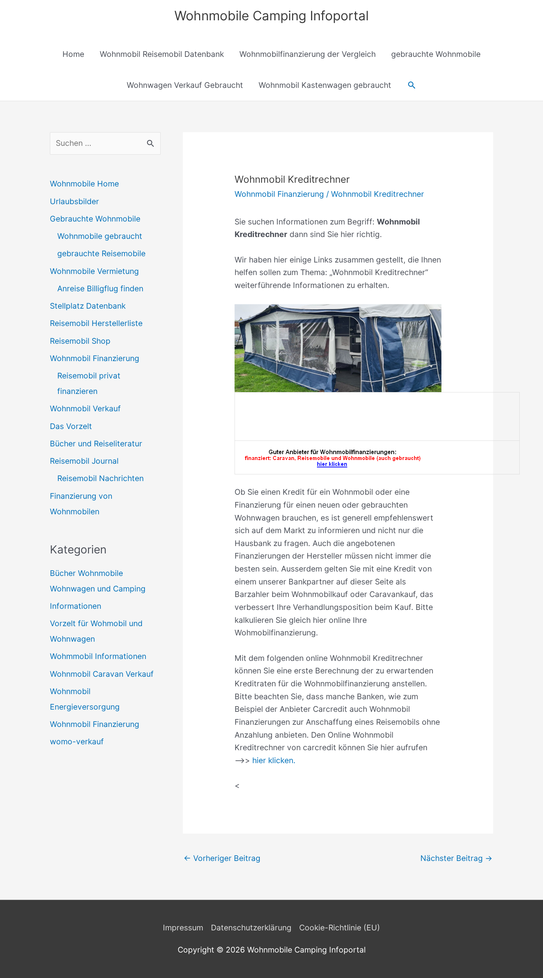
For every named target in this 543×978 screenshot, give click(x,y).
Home (73, 54)
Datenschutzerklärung (251, 927)
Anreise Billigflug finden (100, 288)
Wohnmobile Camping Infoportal (271, 15)
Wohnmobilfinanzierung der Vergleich (307, 54)
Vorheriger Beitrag (222, 858)
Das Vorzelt (71, 426)
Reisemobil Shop (80, 341)
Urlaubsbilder (74, 201)
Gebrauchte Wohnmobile (95, 218)
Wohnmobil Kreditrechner (377, 194)
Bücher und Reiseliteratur (96, 443)
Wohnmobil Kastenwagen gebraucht (325, 85)
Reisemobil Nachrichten (100, 478)
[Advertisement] (377, 414)
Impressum (183, 927)
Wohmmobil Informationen (98, 656)
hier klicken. (274, 760)
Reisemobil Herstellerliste (96, 323)
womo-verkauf (77, 741)
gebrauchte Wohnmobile (436, 54)
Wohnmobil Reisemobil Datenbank (162, 54)
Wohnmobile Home (84, 183)
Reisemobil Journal (84, 461)
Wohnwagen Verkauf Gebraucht (185, 85)
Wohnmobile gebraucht (99, 236)
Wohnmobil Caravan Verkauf (102, 674)
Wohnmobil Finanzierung (94, 358)
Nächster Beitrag (456, 858)
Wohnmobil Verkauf (85, 408)
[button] (412, 85)
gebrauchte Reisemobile (101, 253)
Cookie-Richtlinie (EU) (339, 927)
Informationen (75, 606)
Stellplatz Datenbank (88, 305)
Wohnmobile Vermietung (94, 271)
